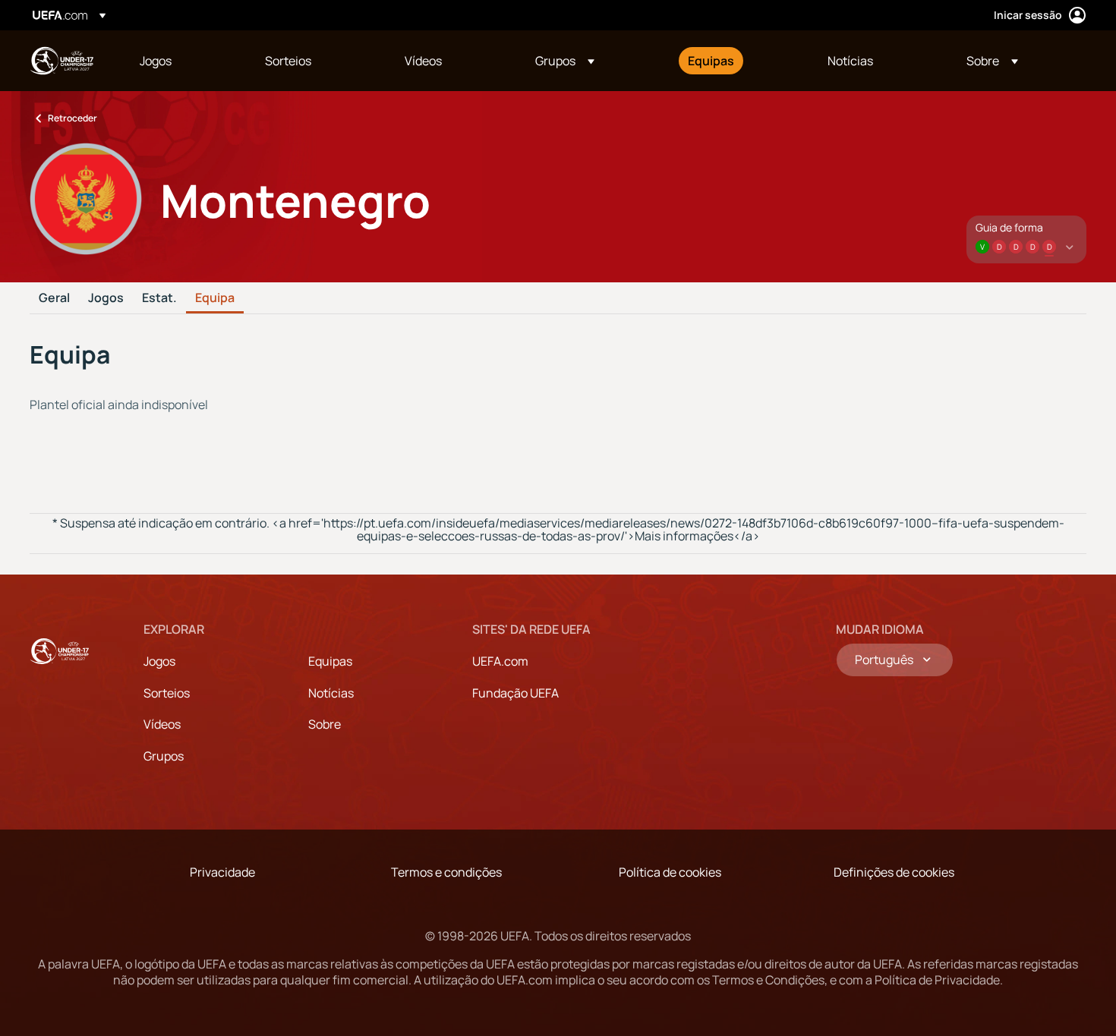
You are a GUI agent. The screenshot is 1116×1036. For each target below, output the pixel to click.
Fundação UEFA (515, 693)
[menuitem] (183, 60)
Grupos (163, 756)
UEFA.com (500, 661)
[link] (155, 60)
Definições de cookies (894, 872)
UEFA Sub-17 (61, 60)
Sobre (324, 724)
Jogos (106, 298)
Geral (54, 298)
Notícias (331, 693)
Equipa (215, 298)
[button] (564, 60)
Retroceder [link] (72, 118)
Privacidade (222, 872)
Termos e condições (446, 872)
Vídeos (162, 724)
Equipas (330, 661)
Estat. (159, 298)
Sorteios (166, 693)
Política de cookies (670, 872)
